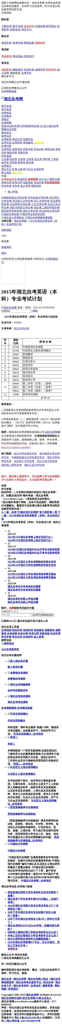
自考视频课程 (9, 708)
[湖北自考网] (12, 99)
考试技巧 (29, 56)
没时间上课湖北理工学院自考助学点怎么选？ (33, 932)
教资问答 (12, 152)
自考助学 (28, 636)
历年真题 (6, 156)
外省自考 (39, 169)
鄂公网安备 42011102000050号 (24, 1021)
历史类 (38, 159)
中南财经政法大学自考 (14, 197)
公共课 (5, 159)
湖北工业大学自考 (34, 465)
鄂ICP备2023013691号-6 (28, 1017)
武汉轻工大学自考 (23, 201)
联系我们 (13, 989)
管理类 (13, 162)
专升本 (16, 186)
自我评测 (40, 26)
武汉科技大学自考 (49, 211)
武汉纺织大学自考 (20, 204)
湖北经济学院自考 (11, 211)
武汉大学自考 (21, 328)
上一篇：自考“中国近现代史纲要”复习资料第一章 (29, 512)
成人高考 (25, 186)
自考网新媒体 (9, 91)
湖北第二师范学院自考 (46, 207)
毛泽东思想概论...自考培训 (28, 734)
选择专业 (15, 29)
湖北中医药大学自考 (21, 207)
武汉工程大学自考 (47, 461)
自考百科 (6, 149)
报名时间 (29, 26)
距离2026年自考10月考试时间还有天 (22, 126)
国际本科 (36, 186)
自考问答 (6, 146)
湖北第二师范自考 (11, 465)
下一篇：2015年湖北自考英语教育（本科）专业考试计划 (30, 515)
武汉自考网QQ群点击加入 (37, 998)
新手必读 (18, 26)
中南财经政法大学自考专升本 (28, 457)
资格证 (5, 119)
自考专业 (6, 142)
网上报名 (6, 172)
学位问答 (39, 149)
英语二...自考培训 (23, 763)
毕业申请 (29, 69)
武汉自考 (48, 982)
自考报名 (6, 112)
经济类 (13, 159)
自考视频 (6, 122)
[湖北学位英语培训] (32, 214)
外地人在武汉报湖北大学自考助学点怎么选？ (33, 935)
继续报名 (18, 69)
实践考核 (28, 182)
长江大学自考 (41, 201)
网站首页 (6, 132)
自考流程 (6, 630)
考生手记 (6, 169)
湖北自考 (6, 979)
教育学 (21, 162)
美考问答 (23, 152)
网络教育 (15, 73)
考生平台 (26, 29)
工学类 (55, 159)
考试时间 (22, 179)
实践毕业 (28, 139)
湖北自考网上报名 (38, 979)
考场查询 (6, 56)
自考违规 (12, 633)
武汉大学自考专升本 (25, 453)
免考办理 (6, 182)
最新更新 (48, 985)
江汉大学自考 (39, 204)
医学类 (30, 162)
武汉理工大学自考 (24, 461)
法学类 (21, 159)
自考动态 (36, 985)
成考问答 (17, 149)
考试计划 (17, 139)
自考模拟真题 (24, 708)
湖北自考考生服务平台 (29, 982)
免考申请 (18, 42)
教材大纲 (55, 179)
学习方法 (28, 169)
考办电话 (6, 109)
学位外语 (17, 636)
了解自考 (6, 26)
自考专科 (26, 73)
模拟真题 (29, 42)
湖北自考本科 (21, 985)
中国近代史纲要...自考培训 (36, 880)
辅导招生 (51, 26)
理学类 (46, 159)
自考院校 (17, 142)
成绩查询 (6, 69)
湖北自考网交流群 (11, 998)
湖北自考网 (20, 221)
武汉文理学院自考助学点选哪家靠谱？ (29, 939)
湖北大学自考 (30, 211)
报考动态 (6, 136)
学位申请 (6, 186)
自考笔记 (6, 166)
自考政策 (6, 139)
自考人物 (17, 169)
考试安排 (6, 42)
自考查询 (6, 116)
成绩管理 (40, 69)
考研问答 (50, 149)
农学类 (5, 162)
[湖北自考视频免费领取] (39, 217)
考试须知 (18, 56)
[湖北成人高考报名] (12, 217)
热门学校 (13, 191)
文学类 (30, 159)
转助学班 (51, 69)
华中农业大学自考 (38, 197)
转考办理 (17, 182)
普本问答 (28, 149)
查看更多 (13, 948)
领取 (34, 310)
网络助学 (40, 42)
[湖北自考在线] (10, 214)
